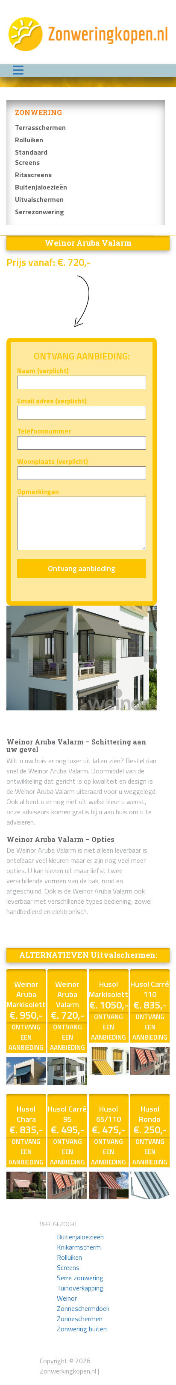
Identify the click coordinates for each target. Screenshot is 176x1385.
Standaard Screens (31, 157)
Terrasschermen (40, 127)
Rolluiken (29, 140)
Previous (12, 655)
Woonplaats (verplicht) (52, 461)
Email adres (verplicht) (52, 401)
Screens (68, 1267)
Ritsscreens (33, 175)
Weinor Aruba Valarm (67, 994)
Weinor (67, 1298)
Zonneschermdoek (83, 1308)
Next (150, 655)
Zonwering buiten (82, 1329)
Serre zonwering (80, 1278)
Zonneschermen (80, 1318)
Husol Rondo (150, 1114)
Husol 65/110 (108, 1114)
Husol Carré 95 (67, 1114)
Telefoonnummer (44, 431)
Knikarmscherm (79, 1247)
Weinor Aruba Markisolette (28, 994)
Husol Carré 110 (149, 989)
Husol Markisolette (110, 989)
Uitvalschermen (39, 199)
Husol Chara (26, 1114)
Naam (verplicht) (43, 370)
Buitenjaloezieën (41, 187)
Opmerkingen (38, 491)
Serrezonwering (39, 212)
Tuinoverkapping (80, 1288)
